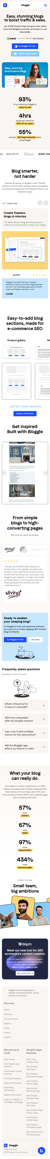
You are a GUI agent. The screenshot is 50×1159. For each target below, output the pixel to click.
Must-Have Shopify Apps (32, 1060)
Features (8, 1014)
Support (7, 1023)
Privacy (7, 1032)
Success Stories (11, 1019)
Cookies (7, 1037)
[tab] (10, 550)
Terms (6, 1028)
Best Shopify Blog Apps (32, 1067)
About (6, 1009)
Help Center (9, 1059)
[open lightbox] (25, 75)
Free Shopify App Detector (11, 1065)
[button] (45, 5)
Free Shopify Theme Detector (13, 1072)
